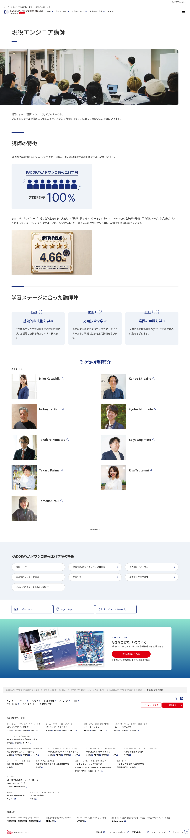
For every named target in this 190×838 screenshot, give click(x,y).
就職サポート (79, 576)
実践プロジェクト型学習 (27, 576)
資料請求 (172, 705)
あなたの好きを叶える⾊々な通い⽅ (32, 587)
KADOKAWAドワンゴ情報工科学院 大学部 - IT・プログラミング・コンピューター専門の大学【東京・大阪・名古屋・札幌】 (55, 690)
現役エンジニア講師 (138, 576)
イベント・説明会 (151, 705)
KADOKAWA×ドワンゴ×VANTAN (89, 566)
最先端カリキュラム (138, 566)
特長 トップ (21, 566)
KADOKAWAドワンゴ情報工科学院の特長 (126, 690)
